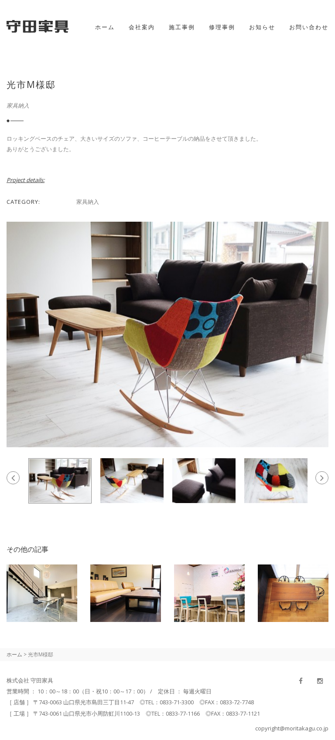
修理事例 (222, 27)
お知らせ (262, 27)
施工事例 (182, 27)
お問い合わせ (308, 27)
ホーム (105, 27)
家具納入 (18, 105)
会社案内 (142, 27)
